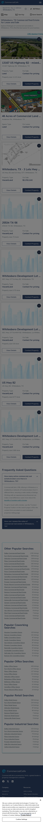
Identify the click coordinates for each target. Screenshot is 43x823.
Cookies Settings (21, 819)
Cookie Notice (26, 815)
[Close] (40, 800)
